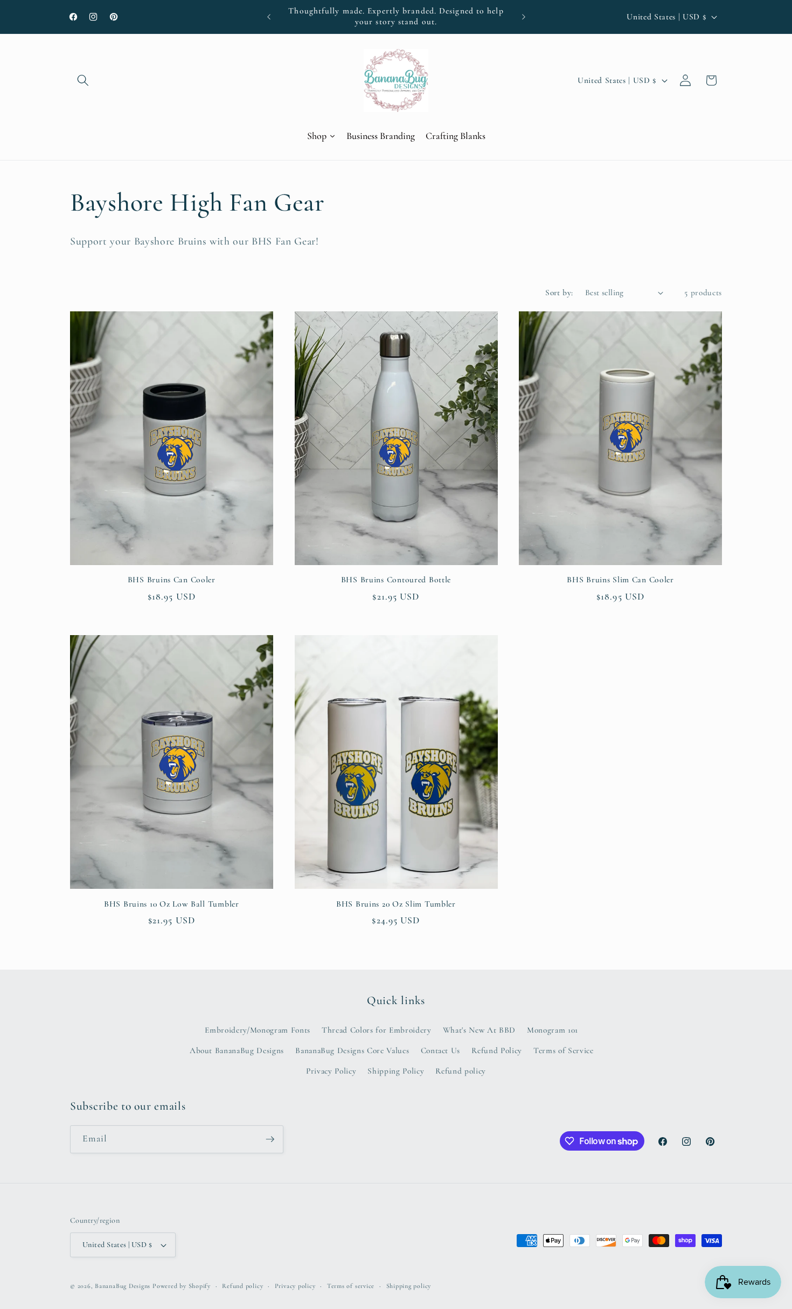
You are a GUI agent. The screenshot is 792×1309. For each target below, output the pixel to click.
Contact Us (441, 1050)
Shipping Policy (395, 1071)
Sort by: (559, 292)
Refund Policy (496, 1050)
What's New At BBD (479, 1030)
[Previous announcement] (269, 16)
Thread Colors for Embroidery (376, 1030)
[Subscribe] (270, 1139)
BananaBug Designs (122, 1286)
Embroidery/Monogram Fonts (257, 1030)
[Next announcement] (524, 16)
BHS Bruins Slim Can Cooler (620, 579)
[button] (83, 80)
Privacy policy (295, 1286)
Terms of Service (563, 1050)
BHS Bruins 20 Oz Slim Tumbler (396, 904)
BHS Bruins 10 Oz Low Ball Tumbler (171, 904)
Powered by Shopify (181, 1286)
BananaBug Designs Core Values (352, 1050)
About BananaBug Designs (237, 1050)
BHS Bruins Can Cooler (172, 579)
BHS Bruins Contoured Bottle (396, 579)
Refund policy (460, 1071)
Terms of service (350, 1286)
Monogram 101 (552, 1030)
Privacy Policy (331, 1071)
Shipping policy (409, 1286)
